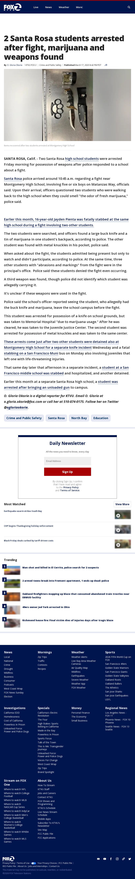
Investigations (14, 708)
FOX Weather (78, 687)
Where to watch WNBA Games (16, 833)
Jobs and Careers (47, 793)
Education (100, 418)
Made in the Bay (46, 730)
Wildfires (8, 672)
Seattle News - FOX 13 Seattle (117, 728)
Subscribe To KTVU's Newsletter (49, 824)
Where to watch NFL (15, 789)
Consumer (9, 680)
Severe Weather (79, 679)
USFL (108, 699)
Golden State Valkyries (117, 675)
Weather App (78, 683)
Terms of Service (69, 490)
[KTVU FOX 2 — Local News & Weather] (15, 7)
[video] (123, 514)
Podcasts (9, 684)
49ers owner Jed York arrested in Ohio (46, 607)
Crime (7, 664)
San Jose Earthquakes (116, 695)
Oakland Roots (113, 679)
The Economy (78, 716)
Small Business (79, 720)
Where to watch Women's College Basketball (13, 824)
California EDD (12, 712)
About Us (44, 781)
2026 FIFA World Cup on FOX (118, 658)
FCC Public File (45, 833)
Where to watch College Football (16, 795)
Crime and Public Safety (50, 65)
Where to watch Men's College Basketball (16, 816)
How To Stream (46, 785)
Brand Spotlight (46, 772)
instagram (117, 859)
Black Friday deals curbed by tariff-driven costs (28, 540)
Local (7, 656)
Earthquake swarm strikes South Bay (23, 511)
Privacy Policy (71, 487)
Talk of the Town (47, 742)
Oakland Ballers (113, 683)
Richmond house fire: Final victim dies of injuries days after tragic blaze (67, 620)
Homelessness (12, 716)
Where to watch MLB (15, 800)
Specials (43, 708)
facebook (111, 859)
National (8, 660)
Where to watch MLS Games (15, 840)
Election (8, 696)
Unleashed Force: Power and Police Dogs (16, 730)
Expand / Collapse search (129, 7)
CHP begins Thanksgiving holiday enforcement (28, 525)
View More (122, 504)
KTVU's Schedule (46, 808)
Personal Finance (80, 712)
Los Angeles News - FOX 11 (115, 714)
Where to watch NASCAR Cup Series (14, 805)
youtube (104, 859)
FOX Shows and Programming (46, 802)
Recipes (42, 668)
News (8, 652)
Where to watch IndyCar (17, 811)
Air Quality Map (79, 667)
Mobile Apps (44, 818)
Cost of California (13, 720)
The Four (42, 719)
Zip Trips (42, 656)
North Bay (79, 418)
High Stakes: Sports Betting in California (48, 725)
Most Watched (14, 504)
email (98, 859)
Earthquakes (78, 675)
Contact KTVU (45, 797)
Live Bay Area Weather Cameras (83, 662)
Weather (77, 652)
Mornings (45, 652)
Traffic (41, 660)
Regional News (116, 708)
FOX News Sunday (14, 692)
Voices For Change (48, 760)
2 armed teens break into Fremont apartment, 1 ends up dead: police (65, 580)
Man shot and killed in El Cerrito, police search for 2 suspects (60, 567)
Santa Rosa (13, 178)
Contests (42, 664)
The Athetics (112, 687)
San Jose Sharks (113, 691)
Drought (8, 668)
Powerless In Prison (14, 724)
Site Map (42, 829)
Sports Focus (45, 738)
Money (76, 708)
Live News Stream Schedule (47, 813)
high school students (82, 158)
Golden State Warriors (117, 667)
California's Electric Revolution (48, 714)
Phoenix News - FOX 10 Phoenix (117, 721)
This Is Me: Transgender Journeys (50, 748)
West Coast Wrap (13, 688)
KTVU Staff (43, 789)
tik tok (123, 859)
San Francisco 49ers (116, 663)
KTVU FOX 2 (31, 65)
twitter (129, 859)
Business (9, 676)
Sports (110, 652)
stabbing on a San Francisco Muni (31, 353)
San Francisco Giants (116, 671)
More (79, 7)
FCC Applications (46, 837)
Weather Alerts (79, 656)
